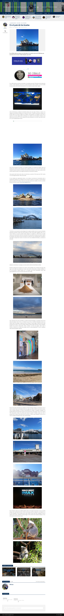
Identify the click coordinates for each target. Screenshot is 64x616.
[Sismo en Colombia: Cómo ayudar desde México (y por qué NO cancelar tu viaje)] (14, 17)
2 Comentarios (5, 32)
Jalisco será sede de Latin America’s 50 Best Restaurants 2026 (28, 17)
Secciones (18, 23)
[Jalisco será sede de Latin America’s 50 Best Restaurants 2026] (24, 17)
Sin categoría (23, 23)
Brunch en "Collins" (8, 572)
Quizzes (16, 13)
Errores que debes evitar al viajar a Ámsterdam (48, 17)
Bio (9, 13)
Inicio (6, 13)
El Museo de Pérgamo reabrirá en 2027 (59, 17)
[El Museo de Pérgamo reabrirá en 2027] (54, 17)
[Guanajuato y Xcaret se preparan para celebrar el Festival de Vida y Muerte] (4, 17)
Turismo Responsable (23, 13)
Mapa (12, 13)
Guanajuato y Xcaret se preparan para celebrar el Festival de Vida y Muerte (8, 17)
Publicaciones (31, 13)
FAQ (49, 13)
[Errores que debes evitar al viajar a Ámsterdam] (44, 17)
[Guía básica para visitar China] (34, 17)
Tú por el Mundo (39, 13)
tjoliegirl (5, 28)
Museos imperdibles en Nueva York (23, 572)
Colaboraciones (13, 23)
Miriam (5, 27)
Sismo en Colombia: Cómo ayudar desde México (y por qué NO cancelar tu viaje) (19, 17)
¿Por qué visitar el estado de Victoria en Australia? (38, 572)
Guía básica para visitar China (38, 17)
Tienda (45, 13)
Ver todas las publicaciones (40, 581)
